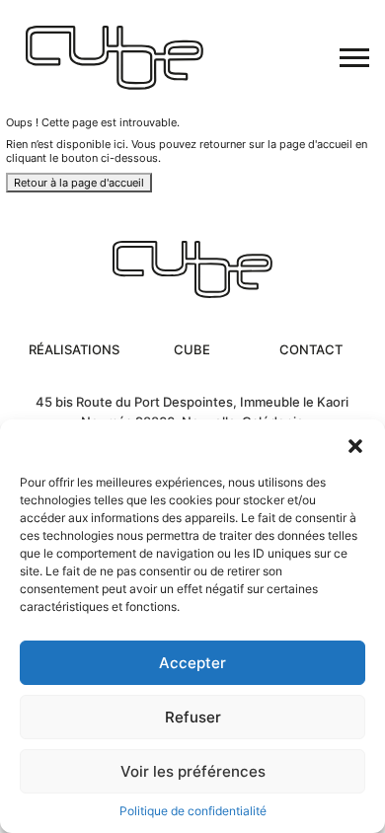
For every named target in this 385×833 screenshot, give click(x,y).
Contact (311, 349)
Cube (192, 349)
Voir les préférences (193, 771)
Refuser (193, 717)
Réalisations (74, 349)
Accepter (192, 662)
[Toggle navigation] (354, 57)
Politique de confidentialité (193, 810)
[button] (355, 444)
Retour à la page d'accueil (79, 182)
